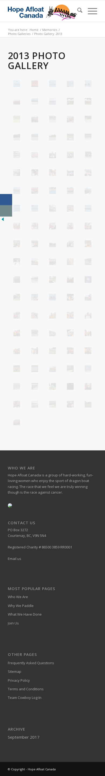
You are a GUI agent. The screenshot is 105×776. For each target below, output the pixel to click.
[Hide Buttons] (2, 220)
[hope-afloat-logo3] (43, 11)
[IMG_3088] (88, 83)
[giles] (88, 404)
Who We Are (18, 596)
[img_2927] (35, 190)
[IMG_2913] (35, 83)
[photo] (17, 262)
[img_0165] (17, 119)
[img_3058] (52, 208)
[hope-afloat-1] (35, 101)
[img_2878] (70, 172)
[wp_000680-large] (70, 315)
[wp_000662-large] (17, 315)
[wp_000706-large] (17, 351)
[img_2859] (70, 155)
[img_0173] (52, 119)
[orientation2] (35, 244)
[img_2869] (52, 172)
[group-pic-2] (17, 101)
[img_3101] (52, 226)
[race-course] (17, 279)
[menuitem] (77, 11)
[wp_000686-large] (17, 333)
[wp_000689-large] (35, 333)
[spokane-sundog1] (88, 279)
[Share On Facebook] (6, 199)
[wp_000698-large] (70, 333)
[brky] (17, 404)
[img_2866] (17, 172)
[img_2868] (35, 172)
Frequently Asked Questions (31, 662)
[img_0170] (35, 119)
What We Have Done (25, 614)
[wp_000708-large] (35, 351)
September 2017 (24, 737)
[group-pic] (17, 422)
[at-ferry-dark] (70, 386)
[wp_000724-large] (35, 369)
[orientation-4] (70, 244)
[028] (35, 386)
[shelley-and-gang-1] (52, 279)
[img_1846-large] (88, 137)
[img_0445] (88, 119)
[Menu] (89, 11)
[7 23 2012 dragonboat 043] (17, 83)
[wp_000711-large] (52, 351)
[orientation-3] (52, 244)
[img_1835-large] (70, 137)
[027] (17, 386)
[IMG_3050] (52, 83)
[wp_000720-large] (17, 369)
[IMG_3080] (70, 83)
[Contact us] (6, 211)
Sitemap (14, 671)
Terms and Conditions (26, 689)
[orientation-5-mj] (88, 244)
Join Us (13, 623)
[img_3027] (88, 190)
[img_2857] (52, 155)
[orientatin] (17, 244)
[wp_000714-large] (70, 351)
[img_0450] (17, 137)
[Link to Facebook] (85, 769)
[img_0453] (35, 137)
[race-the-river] (35, 279)
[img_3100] (35, 226)
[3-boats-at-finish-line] (70, 369)
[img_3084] (88, 208)
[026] (88, 369)
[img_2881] (17, 190)
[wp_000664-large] (35, 315)
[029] (52, 386)
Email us (14, 558)
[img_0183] (70, 119)
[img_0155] (88, 101)
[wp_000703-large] (88, 333)
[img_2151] (35, 155)
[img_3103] (70, 226)
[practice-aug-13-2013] (88, 262)
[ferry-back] (35, 404)
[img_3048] (35, 208)
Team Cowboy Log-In (24, 697)
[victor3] (52, 297)
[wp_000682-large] (88, 315)
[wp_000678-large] (52, 315)
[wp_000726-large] (52, 369)
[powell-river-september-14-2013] (70, 262)
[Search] (77, 11)
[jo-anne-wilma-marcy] (88, 226)
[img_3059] (70, 208)
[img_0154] (70, 101)
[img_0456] (52, 137)
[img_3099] (17, 226)
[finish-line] (52, 404)
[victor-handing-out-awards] (70, 297)
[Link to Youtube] (93, 769)
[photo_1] (52, 262)
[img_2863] (88, 155)
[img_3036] (17, 208)
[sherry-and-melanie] (70, 279)
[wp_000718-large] (88, 351)
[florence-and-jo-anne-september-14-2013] (70, 404)
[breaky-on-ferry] (88, 386)
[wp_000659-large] (88, 297)
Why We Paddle (21, 605)
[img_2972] (52, 190)
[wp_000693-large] (52, 333)
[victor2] (35, 297)
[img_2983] (70, 190)
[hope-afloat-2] (52, 101)
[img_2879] (88, 172)
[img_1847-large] (17, 155)
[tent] (17, 297)
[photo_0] (35, 262)
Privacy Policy (19, 680)
